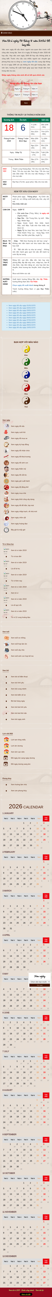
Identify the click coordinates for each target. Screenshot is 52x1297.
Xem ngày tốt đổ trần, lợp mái (22, 505)
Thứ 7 (39, 818)
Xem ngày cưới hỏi (18, 432)
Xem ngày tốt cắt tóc (19, 475)
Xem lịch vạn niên (18, 752)
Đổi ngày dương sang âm (20, 764)
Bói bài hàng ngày (18, 701)
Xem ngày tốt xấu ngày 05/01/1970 (22, 315)
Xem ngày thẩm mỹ (18, 469)
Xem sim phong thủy (19, 791)
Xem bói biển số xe (18, 695)
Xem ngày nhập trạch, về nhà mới (24, 511)
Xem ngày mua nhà (18, 493)
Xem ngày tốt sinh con (19, 463)
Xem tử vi (14, 593)
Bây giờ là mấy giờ (18, 530)
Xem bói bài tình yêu (19, 707)
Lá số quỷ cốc (16, 605)
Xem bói (6, 670)
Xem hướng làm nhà (19, 784)
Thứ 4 (19, 818)
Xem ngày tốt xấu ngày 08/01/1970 (22, 322)
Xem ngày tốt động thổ (19, 487)
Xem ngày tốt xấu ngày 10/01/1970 (22, 327)
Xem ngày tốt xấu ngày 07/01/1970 (22, 320)
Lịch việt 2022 (8, 734)
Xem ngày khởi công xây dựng (22, 499)
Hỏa (26, 394)
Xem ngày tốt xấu (17, 426)
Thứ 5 (26, 818)
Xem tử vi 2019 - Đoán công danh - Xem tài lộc (26, 1290)
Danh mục (7, 33)
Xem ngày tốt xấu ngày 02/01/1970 (22, 308)
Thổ (26, 407)
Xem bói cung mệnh (18, 689)
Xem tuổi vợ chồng (18, 638)
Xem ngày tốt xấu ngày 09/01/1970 (22, 325)
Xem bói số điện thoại (19, 677)
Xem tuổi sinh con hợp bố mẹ (22, 656)
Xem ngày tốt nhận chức (20, 450)
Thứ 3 (13, 818)
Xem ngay (40, 985)
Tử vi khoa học (8, 544)
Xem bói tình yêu (17, 683)
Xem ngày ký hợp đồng (20, 444)
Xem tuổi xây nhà (17, 650)
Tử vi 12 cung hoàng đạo (20, 617)
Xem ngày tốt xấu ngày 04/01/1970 (22, 313)
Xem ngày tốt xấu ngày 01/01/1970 (22, 305)
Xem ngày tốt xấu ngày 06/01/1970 (22, 318)
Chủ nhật (46, 818)
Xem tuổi (6, 632)
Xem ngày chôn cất (18, 517)
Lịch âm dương (17, 746)
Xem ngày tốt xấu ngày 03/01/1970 (22, 310)
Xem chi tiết (26, 1294)
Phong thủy (7, 778)
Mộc (26, 368)
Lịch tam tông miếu (18, 740)
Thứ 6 (33, 818)
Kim (26, 355)
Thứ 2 (6, 818)
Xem (26, 103)
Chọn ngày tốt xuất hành (23, 285)
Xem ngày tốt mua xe (19, 438)
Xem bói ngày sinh (18, 719)
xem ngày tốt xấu (30, 62)
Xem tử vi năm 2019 (18, 550)
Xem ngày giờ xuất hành (20, 481)
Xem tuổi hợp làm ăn (19, 644)
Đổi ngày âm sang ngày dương (23, 758)
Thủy (26, 381)
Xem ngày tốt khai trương (20, 457)
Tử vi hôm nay (16, 581)
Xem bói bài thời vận (19, 713)
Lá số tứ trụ (15, 569)
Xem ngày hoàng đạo (19, 524)
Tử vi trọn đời (16, 556)
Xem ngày (6, 420)
